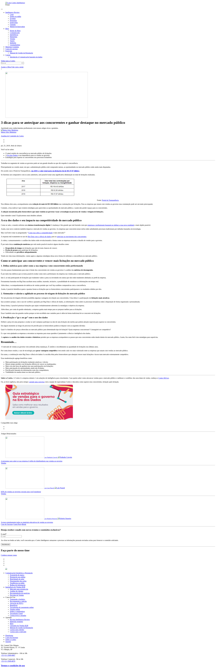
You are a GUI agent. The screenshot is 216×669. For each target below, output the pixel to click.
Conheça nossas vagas (9, 555)
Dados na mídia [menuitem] (15, 16)
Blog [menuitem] (7, 29)
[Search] (23, 63)
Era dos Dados (12, 155)
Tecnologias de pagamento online (22, 607)
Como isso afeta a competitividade (40, 233)
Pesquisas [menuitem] (13, 20)
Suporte (8, 642)
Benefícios (13, 605)
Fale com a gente (17, 67)
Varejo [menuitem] (12, 41)
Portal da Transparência (110, 200)
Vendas (3, 463)
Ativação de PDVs (16, 603)
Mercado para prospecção (19, 589)
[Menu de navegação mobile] (2, 9)
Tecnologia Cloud (16, 613)
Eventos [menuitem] (13, 18)
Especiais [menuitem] (8, 51)
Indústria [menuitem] (13, 43)
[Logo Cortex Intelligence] (15, 3)
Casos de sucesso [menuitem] (11, 49)
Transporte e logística (17, 599)
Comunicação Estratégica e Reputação (19, 573)
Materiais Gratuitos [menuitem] (12, 47)
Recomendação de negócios (20, 593)
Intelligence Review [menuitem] (12, 12)
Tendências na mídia (17, 583)
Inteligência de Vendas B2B (15, 587)
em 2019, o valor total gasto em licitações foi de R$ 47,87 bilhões (55, 171)
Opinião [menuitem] (13, 25)
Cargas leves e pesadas (18, 615)
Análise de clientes (16, 591)
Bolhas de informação (17, 585)
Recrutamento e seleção (18, 601)
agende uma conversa (36, 382)
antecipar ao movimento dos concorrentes (71, 237)
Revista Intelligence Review (20, 619)
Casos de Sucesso (11, 638)
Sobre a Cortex (10, 640)
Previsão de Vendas (17, 595)
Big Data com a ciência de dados (39, 237)
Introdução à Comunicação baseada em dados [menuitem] (26, 57)
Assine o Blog (6, 67)
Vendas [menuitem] (12, 39)
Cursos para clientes (17, 630)
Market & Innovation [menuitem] (17, 27)
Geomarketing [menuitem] (15, 45)
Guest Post (17, 524)
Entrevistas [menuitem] (14, 23)
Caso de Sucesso (7, 524)
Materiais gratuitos (16, 622)
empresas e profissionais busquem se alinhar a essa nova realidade (111, 225)
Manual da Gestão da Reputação (21, 628)
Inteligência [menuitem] (14, 35)
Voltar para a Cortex (8, 61)
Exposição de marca (17, 575)
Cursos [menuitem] (7, 55)
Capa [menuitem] (12, 14)
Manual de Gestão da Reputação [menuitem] (21, 53)
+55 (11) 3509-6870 (8, 661)
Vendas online (15, 609)
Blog (11, 624)
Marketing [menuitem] (13, 37)
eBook (23, 524)
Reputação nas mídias (17, 577)
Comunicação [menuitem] (15, 33)
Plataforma (9, 635)
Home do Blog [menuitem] (15, 31)
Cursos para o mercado (18, 632)
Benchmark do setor (17, 579)
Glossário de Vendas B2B (19, 626)
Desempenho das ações (18, 581)
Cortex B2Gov (163, 378)
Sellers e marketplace (17, 611)
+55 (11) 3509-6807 (8, 655)
